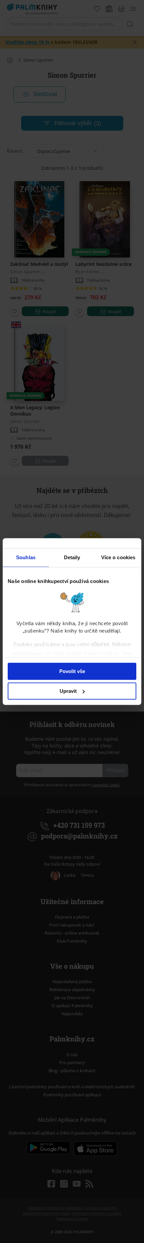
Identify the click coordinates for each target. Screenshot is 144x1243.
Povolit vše (72, 671)
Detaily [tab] (72, 557)
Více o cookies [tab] (118, 557)
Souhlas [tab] (25, 557)
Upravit (68, 691)
